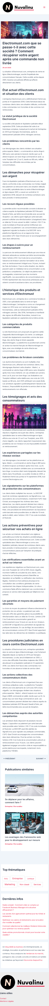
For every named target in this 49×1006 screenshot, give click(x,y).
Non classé (24, 884)
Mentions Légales (7, 1001)
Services (37, 884)
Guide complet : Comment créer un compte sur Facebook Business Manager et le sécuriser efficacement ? (21, 907)
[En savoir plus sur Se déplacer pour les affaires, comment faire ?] (24, 785)
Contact (3, 998)
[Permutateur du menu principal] (44, 7)
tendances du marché (34, 954)
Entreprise (8, 806)
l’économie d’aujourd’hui (33, 960)
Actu (6, 879)
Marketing (10, 884)
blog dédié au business (14, 947)
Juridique (30, 879)
